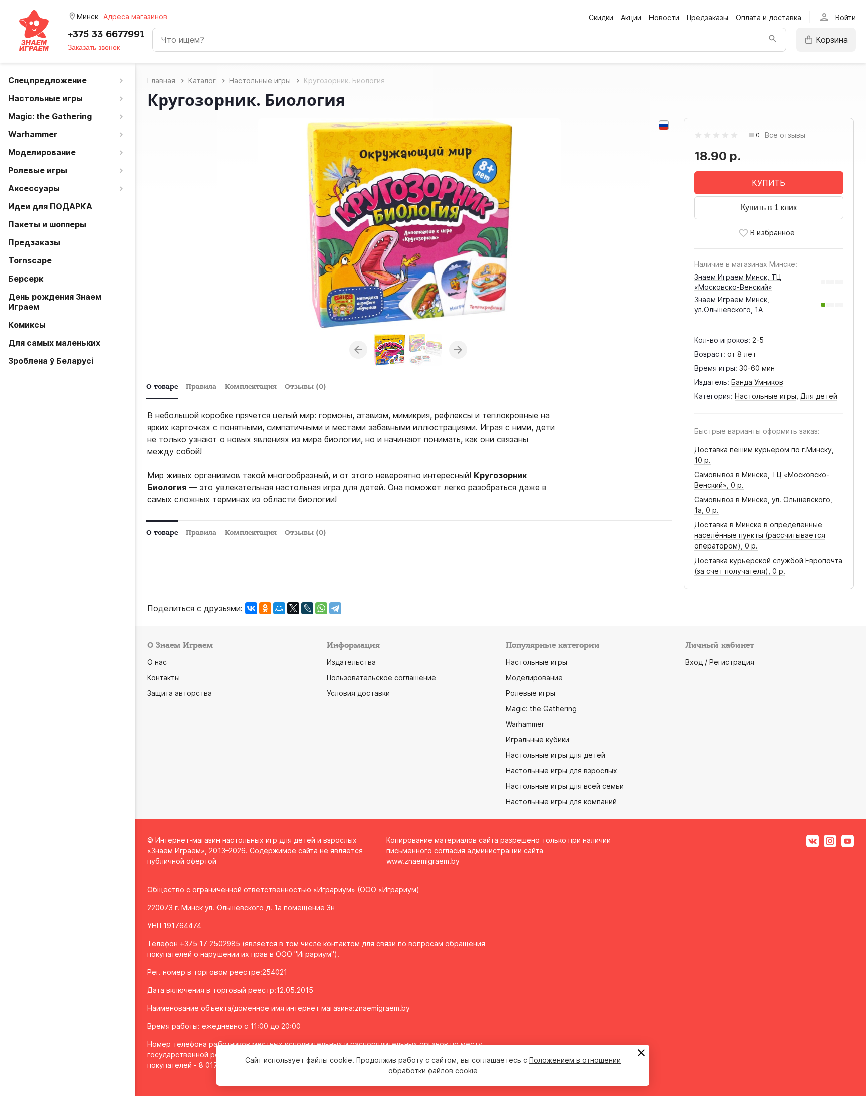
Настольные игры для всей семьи (565, 786)
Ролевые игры (530, 693)
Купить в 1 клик (769, 207)
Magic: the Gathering (541, 708)
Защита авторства (179, 693)
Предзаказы (707, 17)
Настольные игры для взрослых (561, 770)
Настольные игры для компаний (561, 801)
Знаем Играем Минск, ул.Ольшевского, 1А (731, 304)
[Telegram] (335, 608)
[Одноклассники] (265, 608)
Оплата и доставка (768, 17)
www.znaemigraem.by (423, 861)
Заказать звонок (94, 47)
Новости (664, 17)
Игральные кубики (537, 739)
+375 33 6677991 (106, 34)
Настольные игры (765, 396)
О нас (157, 662)
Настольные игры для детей (555, 755)
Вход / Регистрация (719, 662)
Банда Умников (757, 382)
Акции (631, 17)
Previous (358, 350)
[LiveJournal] (307, 608)
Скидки (601, 17)
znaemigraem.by (382, 1008)
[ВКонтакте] (251, 608)
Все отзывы (785, 135)
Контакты (163, 677)
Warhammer (525, 724)
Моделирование (534, 677)
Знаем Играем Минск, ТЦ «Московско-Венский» (737, 281)
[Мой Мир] (279, 608)
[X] (293, 608)
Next (458, 350)
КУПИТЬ (768, 183)
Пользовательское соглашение (381, 677)
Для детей (818, 396)
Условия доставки (358, 693)
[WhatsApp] (321, 608)
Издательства (351, 662)
